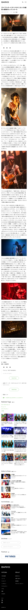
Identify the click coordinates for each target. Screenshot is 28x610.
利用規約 (17, 581)
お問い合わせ (17, 578)
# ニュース (3, 406)
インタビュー (3, 583)
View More (14, 378)
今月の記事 (3, 575)
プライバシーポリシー (19, 583)
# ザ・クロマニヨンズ (5, 404)
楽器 (2, 591)
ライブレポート (4, 586)
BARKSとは (17, 575)
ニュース (3, 578)
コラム (2, 588)
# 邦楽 (2, 411)
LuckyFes (3, 593)
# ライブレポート (4, 408)
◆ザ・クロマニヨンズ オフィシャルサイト (13, 397)
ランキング (3, 581)
